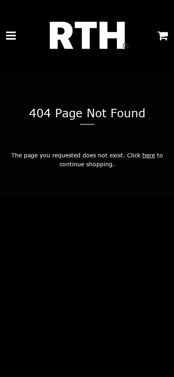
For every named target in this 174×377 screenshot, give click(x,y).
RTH (30, 262)
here (148, 155)
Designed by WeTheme (122, 262)
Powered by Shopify (64, 262)
